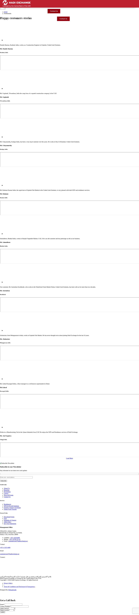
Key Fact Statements (10, 523)
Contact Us (54, 11)
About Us (4, 11)
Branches (6, 490)
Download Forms (9, 517)
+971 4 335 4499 (5, 547)
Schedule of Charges (10, 520)
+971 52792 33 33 (14, 539)
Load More (69, 458)
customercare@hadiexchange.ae (18, 541)
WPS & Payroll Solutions (11, 506)
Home (3, 19)
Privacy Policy (8, 583)
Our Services (15, 11)
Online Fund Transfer (10, 509)
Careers (6, 493)
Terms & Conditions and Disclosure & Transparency (19, 586)
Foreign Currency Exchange (12, 507)
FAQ (5, 518)
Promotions (41, 11)
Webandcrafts (12, 590)
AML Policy (7, 522)
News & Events (8, 495)
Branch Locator (28, 11)
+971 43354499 (15, 537)
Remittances (7, 504)
